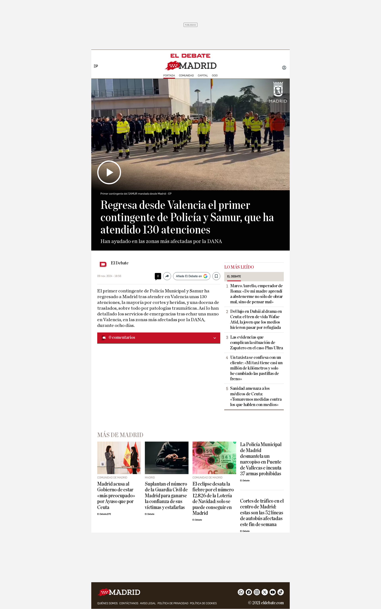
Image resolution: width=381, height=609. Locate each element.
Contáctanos (128, 603)
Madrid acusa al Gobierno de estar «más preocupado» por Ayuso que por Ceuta (116, 495)
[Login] (284, 68)
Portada (169, 75)
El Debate (120, 263)
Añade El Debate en (189, 276)
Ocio (215, 75)
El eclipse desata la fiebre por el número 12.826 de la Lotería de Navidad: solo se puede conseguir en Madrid (213, 498)
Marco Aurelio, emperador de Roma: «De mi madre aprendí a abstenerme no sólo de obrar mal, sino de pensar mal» (256, 293)
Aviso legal (148, 603)
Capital (203, 75)
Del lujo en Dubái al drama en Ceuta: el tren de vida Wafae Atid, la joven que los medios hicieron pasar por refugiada (256, 319)
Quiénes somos (107, 603)
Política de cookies (203, 603)
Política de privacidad (173, 603)
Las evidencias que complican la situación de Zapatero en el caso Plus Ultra (256, 342)
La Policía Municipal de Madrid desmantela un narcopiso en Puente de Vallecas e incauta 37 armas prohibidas (260, 459)
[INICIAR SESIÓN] (284, 68)
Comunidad (186, 75)
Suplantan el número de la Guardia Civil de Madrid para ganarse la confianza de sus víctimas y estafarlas (166, 495)
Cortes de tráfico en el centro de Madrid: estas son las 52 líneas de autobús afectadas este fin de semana (262, 512)
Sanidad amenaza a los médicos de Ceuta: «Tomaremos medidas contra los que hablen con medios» (255, 396)
